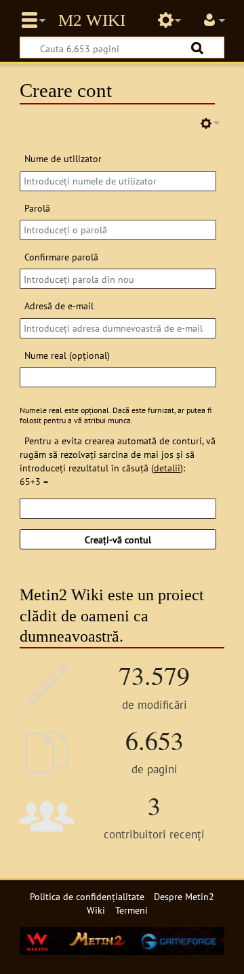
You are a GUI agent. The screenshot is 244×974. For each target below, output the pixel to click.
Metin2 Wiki (91, 20)
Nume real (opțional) (67, 355)
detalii (167, 467)
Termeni (131, 909)
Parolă (37, 207)
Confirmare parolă (61, 256)
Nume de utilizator (63, 158)
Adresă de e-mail (59, 305)
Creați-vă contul (118, 539)
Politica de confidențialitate (87, 896)
